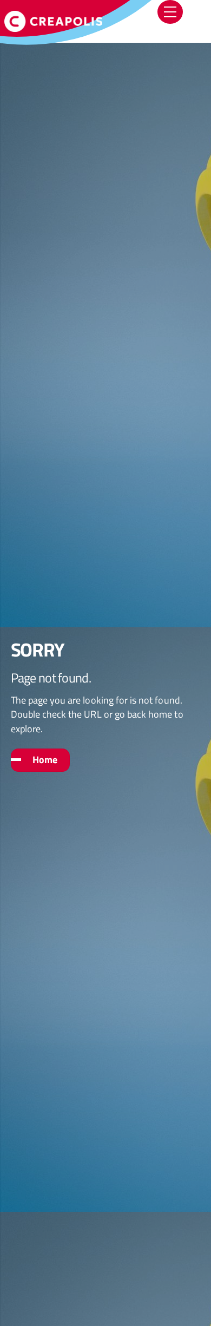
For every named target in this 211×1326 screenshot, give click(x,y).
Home (44, 759)
